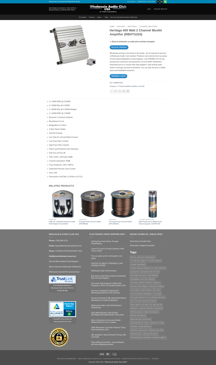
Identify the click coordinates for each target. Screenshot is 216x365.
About (99, 17)
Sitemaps (155, 358)
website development (151, 312)
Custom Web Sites (159, 268)
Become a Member (119, 47)
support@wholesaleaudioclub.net (68, 246)
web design (158, 308)
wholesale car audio (157, 323)
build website (150, 257)
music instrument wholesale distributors (143, 301)
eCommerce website (137, 283)
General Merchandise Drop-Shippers (63, 261)
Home (112, 26)
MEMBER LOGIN (118, 76)
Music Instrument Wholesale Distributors (65, 267)
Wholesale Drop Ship (156, 330)
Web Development (137, 312)
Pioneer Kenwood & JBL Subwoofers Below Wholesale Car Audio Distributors (108, 299)
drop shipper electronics (138, 275)
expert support (146, 290)
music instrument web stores (155, 297)
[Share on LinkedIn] (128, 91)
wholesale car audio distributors (141, 326)
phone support (135, 304)
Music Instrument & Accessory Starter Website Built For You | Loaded (106, 321)
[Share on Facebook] (112, 91)
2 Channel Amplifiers (148, 26)
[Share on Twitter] (116, 91)
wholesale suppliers (159, 337)
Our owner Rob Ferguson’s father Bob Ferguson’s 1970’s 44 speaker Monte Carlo (108, 284)
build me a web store (137, 257)
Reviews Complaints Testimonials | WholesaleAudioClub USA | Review (105, 292)
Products (92, 17)
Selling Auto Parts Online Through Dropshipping (104, 242)
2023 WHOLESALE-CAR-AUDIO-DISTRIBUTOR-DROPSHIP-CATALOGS (107, 314)
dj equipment (135, 272)
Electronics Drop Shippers (139, 286)
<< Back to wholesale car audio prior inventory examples (132, 42)
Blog (106, 17)
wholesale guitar (136, 337)
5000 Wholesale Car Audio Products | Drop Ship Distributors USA (108, 329)
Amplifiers (132, 26)
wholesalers (147, 337)
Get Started (131, 1)
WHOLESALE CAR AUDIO (146, 1)
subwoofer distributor (146, 308)
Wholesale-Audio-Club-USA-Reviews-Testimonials (106, 306)
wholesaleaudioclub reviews (140, 323)
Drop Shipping (152, 275)
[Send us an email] (161, 1)
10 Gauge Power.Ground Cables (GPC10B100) (120, 223)
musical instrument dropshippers (141, 294)
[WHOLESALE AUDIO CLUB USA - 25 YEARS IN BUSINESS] (108, 7)
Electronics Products (156, 286)
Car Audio (121, 26)
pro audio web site (156, 304)
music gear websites (137, 297)
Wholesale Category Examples (142, 245)
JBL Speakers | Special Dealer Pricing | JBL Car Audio (108, 336)
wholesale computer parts (139, 330)
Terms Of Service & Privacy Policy (136, 358)
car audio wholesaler (154, 261)
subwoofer (134, 308)
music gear (157, 294)
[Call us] (165, 1)
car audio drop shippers (138, 261)
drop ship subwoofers (148, 279)
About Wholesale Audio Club (90, 358)
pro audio (145, 304)
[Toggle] (165, 245)
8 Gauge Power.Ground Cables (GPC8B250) (90, 223)
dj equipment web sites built (150, 272)
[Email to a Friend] (120, 91)
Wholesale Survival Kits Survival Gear (64, 272)
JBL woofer (156, 290)
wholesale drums (136, 334)
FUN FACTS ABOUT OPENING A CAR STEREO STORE (107, 264)
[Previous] (49, 209)
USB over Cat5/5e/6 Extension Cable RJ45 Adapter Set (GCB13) (62, 223)
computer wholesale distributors (141, 268)
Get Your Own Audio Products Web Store (123, 17)
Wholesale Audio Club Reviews (103, 271)
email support (135, 290)
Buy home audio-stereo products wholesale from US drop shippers (108, 277)
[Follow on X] (158, 1)
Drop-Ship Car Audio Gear (140, 241)
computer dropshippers (138, 264)
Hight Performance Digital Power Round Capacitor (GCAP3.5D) (150, 223)
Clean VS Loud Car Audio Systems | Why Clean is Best (107, 250)
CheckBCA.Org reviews (61, 319)
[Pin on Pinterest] (124, 91)
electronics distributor (153, 283)
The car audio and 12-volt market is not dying (106, 257)
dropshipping (135, 279)
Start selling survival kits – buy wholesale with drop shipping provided (107, 343)
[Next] (166, 209)
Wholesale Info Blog (111, 358)
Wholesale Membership (66, 358)
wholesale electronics (151, 334)
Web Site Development (138, 315)
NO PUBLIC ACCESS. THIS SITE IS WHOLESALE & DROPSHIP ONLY (62, 9)
